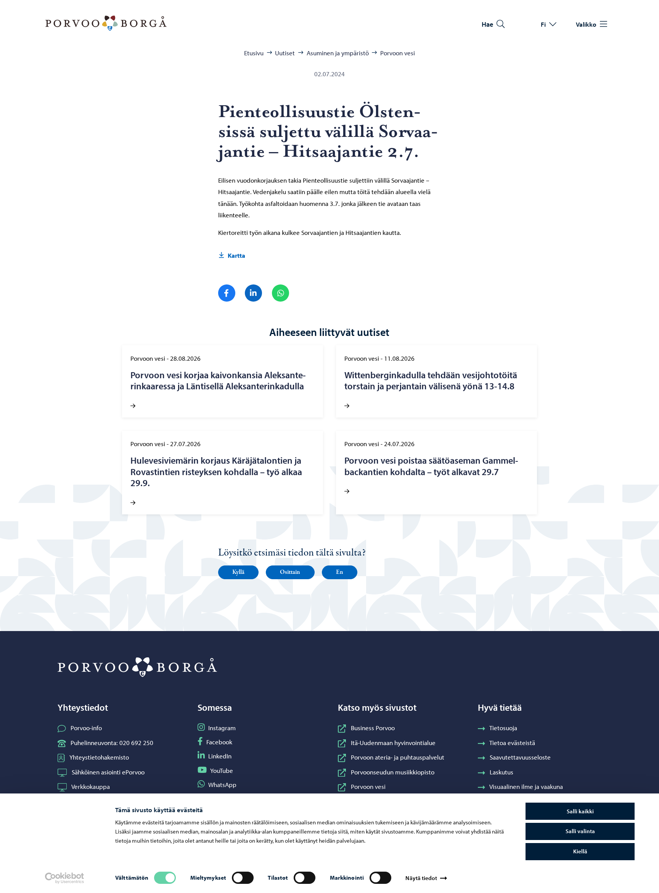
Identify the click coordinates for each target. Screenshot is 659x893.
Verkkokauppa (90, 786)
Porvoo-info (86, 727)
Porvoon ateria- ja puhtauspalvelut (397, 757)
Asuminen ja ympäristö (338, 52)
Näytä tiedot (421, 878)
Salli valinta (580, 831)
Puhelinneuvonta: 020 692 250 (112, 742)
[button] (238, 572)
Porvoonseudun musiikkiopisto (392, 772)
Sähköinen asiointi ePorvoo (108, 772)
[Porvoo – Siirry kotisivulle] (106, 23)
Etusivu (254, 52)
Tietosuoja (503, 727)
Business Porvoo (373, 727)
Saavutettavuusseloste (520, 757)
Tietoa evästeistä (512, 742)
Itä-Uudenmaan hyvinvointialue (393, 742)
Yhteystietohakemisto (99, 757)
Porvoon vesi (397, 52)
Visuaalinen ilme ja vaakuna (526, 786)
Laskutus (501, 772)
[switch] (243, 878)
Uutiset (285, 52)
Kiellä (580, 851)
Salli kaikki (580, 811)
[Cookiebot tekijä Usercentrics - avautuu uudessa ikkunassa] (64, 878)
